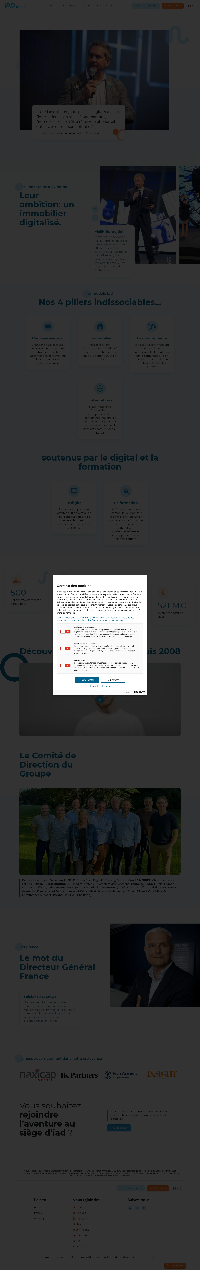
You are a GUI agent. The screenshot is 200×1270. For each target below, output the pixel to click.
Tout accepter (87, 680)
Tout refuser (113, 680)
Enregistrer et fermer (100, 686)
